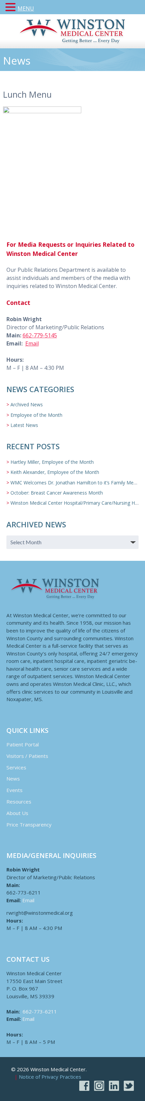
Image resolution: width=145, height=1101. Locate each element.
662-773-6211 (40, 1011)
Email (32, 343)
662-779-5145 (40, 335)
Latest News (24, 425)
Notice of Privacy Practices (50, 1077)
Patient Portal (22, 744)
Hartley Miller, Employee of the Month (52, 462)
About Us (17, 813)
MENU (26, 8)
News (13, 778)
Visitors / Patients (27, 755)
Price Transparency (29, 824)
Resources (18, 801)
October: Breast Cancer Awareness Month (56, 492)
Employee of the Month (36, 415)
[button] (11, 7)
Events (14, 790)
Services (16, 767)
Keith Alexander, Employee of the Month (54, 472)
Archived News (26, 404)
